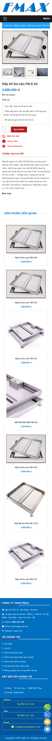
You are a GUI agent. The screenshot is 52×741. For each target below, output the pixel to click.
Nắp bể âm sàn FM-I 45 (26, 358)
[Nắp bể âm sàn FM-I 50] (26, 555)
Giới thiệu (8, 644)
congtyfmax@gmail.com (27, 726)
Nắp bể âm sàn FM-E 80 (26, 257)
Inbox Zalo (12, 141)
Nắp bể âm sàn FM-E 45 (26, 467)
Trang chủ (7, 25)
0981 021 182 (13, 136)
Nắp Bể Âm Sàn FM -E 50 (26, 523)
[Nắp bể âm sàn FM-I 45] (26, 334)
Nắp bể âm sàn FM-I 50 (26, 579)
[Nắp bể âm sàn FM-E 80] (26, 239)
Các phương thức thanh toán (16, 666)
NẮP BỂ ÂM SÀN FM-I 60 (26, 422)
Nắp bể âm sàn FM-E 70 (26, 302)
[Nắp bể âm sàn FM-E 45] (26, 448)
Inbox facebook (14, 146)
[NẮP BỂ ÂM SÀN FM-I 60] (26, 394)
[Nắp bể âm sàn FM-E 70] (26, 284)
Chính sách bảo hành (13, 653)
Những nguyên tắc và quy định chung (20, 670)
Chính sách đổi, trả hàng (15, 661)
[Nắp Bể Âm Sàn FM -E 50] (26, 499)
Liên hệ (7, 648)
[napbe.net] (26, 7)
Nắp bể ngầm (20, 25)
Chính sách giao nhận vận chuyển (19, 657)
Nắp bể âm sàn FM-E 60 (38, 25)
